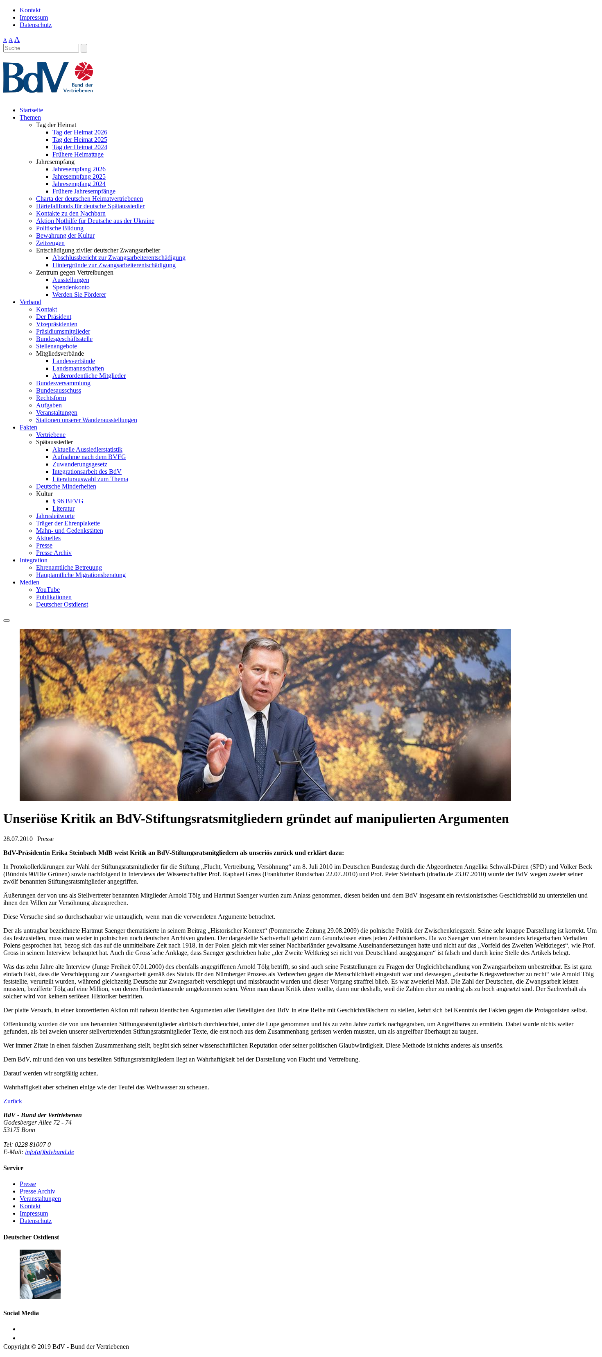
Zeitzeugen (50, 242)
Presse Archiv (54, 552)
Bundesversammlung (63, 383)
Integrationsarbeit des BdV (87, 471)
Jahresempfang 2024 (79, 183)
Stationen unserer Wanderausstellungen (86, 419)
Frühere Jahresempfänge (83, 191)
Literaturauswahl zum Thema (90, 478)
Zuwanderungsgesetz (79, 464)
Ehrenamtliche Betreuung (69, 567)
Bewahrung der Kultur (65, 235)
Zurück (12, 1101)
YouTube (48, 589)
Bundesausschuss (58, 390)
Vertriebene (51, 434)
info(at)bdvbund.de (49, 1151)
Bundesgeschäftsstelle (64, 338)
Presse (44, 545)
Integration (34, 560)
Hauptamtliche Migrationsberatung (81, 574)
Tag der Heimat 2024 (79, 146)
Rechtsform (51, 397)
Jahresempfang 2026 (79, 169)
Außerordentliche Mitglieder (89, 375)
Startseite (31, 110)
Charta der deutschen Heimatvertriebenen (89, 198)
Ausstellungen (70, 279)
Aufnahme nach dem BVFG (89, 456)
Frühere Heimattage (78, 154)
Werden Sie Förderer (79, 294)
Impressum (34, 17)
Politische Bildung (60, 228)
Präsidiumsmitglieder (63, 331)
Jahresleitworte (55, 515)
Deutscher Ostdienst (62, 604)
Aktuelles (48, 537)
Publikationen (54, 596)
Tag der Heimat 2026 (79, 132)
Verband (30, 301)
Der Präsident (53, 316)
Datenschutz (36, 24)
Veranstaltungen (56, 412)
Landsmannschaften (78, 368)
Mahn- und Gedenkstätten (69, 530)
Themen (30, 117)
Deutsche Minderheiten (66, 486)
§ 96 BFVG (68, 501)
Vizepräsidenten (56, 323)
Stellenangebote (56, 346)
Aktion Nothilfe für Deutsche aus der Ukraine (95, 220)
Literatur (63, 508)
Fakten (28, 427)
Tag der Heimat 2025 (79, 139)
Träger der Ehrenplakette (68, 523)
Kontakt (30, 10)
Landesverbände (73, 360)
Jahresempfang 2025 (79, 176)
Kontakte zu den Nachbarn (71, 213)
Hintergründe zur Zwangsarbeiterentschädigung (114, 264)
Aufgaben (49, 405)
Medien (29, 582)
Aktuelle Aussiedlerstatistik (87, 449)
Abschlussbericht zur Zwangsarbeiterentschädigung (119, 257)
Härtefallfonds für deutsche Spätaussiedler (90, 205)
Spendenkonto (71, 287)
